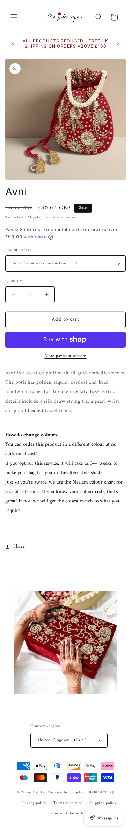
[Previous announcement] (13, 43)
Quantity (13, 280)
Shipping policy (103, 803)
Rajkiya (39, 792)
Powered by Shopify (65, 792)
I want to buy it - (22, 250)
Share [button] (19, 546)
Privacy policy (33, 803)
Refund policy (101, 792)
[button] (14, 17)
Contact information (69, 813)
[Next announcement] (118, 43)
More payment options (66, 356)
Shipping (35, 218)
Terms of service (67, 803)
